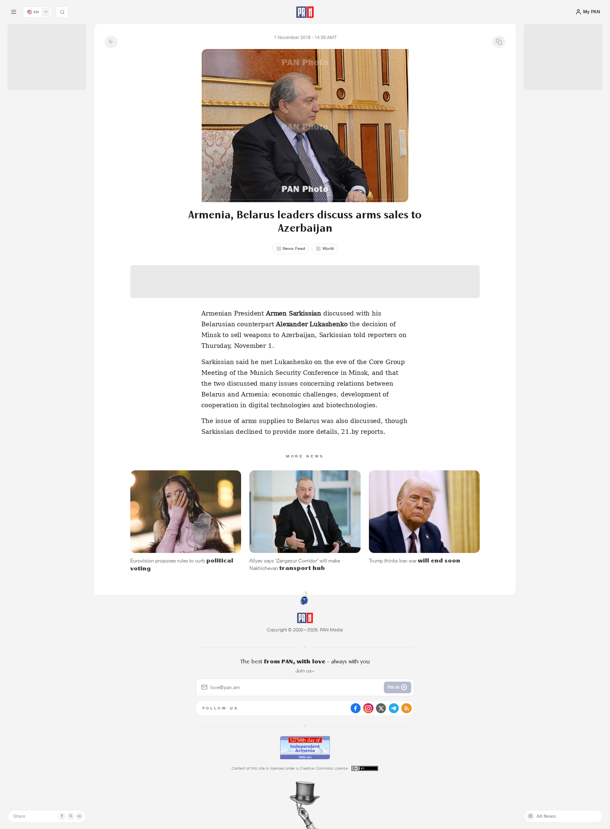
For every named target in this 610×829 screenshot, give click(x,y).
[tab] (383, 208)
